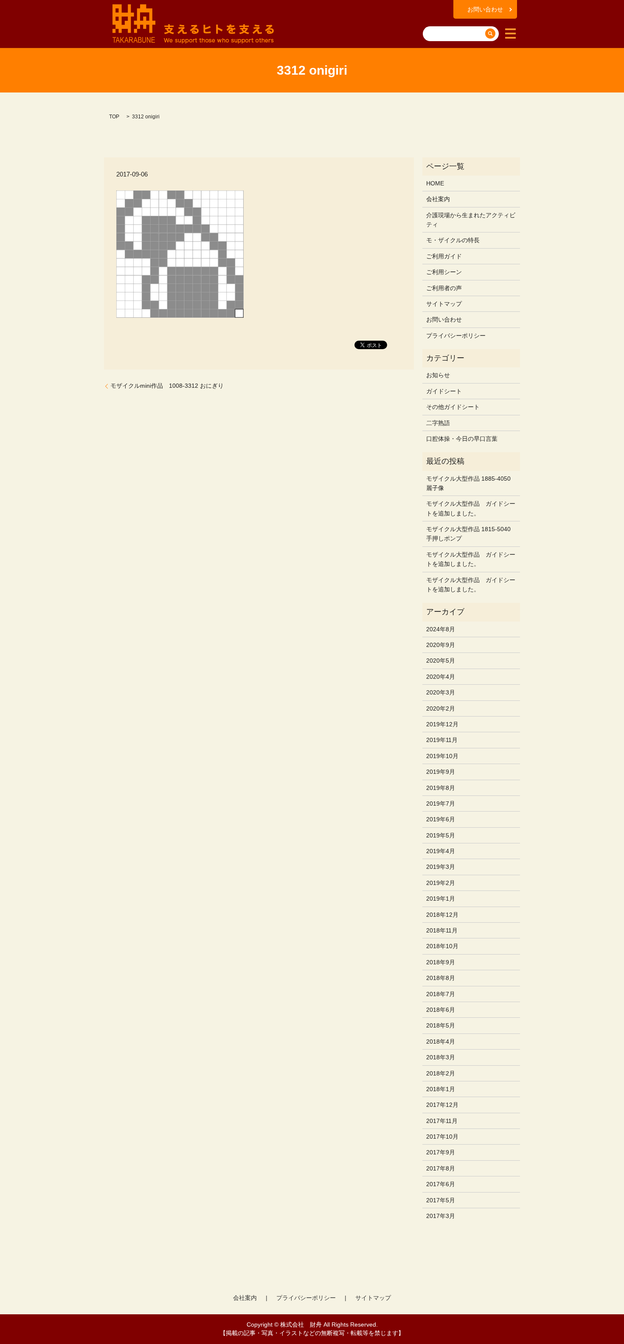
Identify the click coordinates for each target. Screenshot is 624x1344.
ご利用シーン (444, 272)
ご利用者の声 (444, 288)
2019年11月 (442, 739)
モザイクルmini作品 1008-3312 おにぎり (167, 385)
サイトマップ (444, 303)
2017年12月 (442, 1104)
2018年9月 (440, 962)
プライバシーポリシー (456, 335)
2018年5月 (440, 1025)
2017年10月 (442, 1136)
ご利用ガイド (444, 256)
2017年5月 (440, 1200)
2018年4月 (440, 1041)
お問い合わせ (485, 9)
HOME (435, 183)
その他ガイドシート (453, 406)
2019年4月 (440, 851)
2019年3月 (440, 866)
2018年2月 (440, 1073)
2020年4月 (440, 676)
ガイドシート (444, 391)
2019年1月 (440, 898)
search (431, 20)
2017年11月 (442, 1120)
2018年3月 (440, 1057)
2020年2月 (440, 708)
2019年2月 (440, 882)
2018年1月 (440, 1089)
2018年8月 (440, 977)
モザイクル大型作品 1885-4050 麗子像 (468, 483)
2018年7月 (440, 994)
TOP (114, 117)
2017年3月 (440, 1215)
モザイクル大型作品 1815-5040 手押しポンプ (468, 534)
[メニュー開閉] (510, 33)
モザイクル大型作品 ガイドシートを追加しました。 (470, 508)
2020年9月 (440, 644)
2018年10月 (442, 946)
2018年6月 (440, 1009)
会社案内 (438, 199)
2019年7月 (440, 803)
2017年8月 (440, 1168)
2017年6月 (440, 1184)
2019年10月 (442, 756)
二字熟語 (438, 423)
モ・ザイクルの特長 (453, 240)
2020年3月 (440, 692)
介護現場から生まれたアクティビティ (470, 220)
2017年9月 (440, 1152)
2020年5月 (440, 660)
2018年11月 (442, 930)
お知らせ (438, 375)
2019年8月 (440, 787)
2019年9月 (440, 771)
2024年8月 (440, 629)
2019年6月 (440, 819)
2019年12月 (442, 724)
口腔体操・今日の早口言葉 (462, 438)
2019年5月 (440, 835)
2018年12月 (442, 914)
